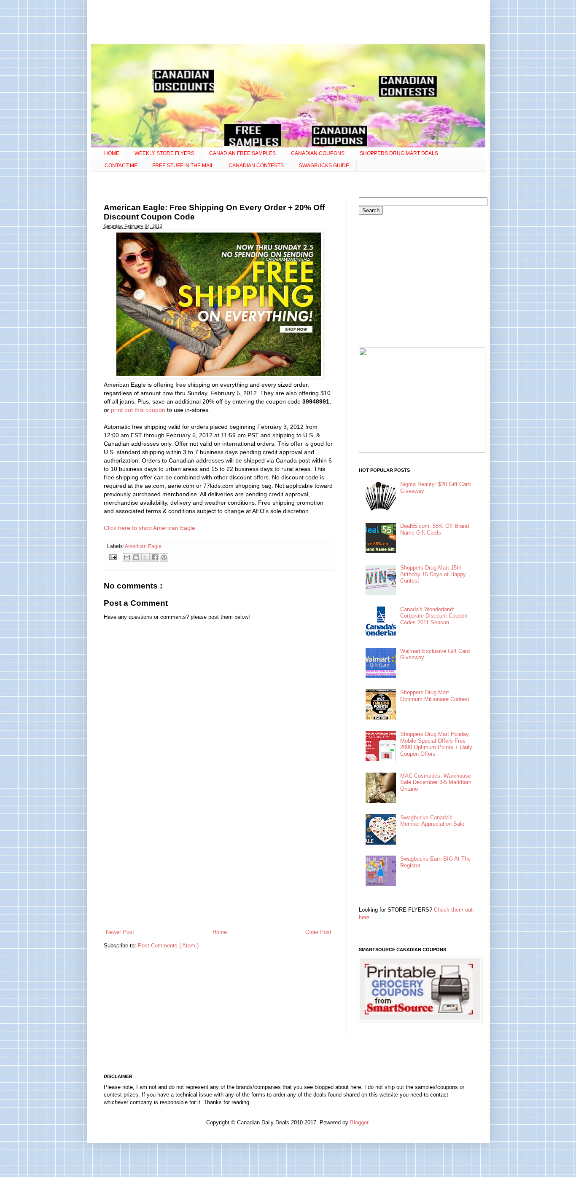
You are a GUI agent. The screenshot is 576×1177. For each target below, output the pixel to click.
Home (220, 932)
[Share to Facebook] (155, 557)
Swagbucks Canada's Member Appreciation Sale (432, 820)
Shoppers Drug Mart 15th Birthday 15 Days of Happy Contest (433, 574)
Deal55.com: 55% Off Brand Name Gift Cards (434, 529)
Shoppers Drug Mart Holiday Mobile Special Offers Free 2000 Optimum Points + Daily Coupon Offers (436, 744)
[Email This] (127, 557)
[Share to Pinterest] (164, 557)
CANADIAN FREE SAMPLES (242, 153)
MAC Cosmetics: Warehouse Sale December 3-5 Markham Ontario (435, 782)
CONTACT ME (121, 166)
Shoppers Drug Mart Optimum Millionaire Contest (434, 695)
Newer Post (120, 932)
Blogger (359, 1122)
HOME (111, 153)
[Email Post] (112, 556)
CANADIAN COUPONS (318, 153)
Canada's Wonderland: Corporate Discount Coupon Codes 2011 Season (433, 616)
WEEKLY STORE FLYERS (164, 153)
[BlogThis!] (136, 557)
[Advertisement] (288, 23)
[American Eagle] (218, 376)
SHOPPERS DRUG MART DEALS (399, 153)
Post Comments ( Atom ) (168, 945)
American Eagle (143, 546)
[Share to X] (145, 557)
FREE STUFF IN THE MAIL (183, 166)
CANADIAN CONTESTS (256, 166)
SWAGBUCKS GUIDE (324, 166)
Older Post (318, 932)
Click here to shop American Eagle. (150, 527)
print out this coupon (138, 410)
